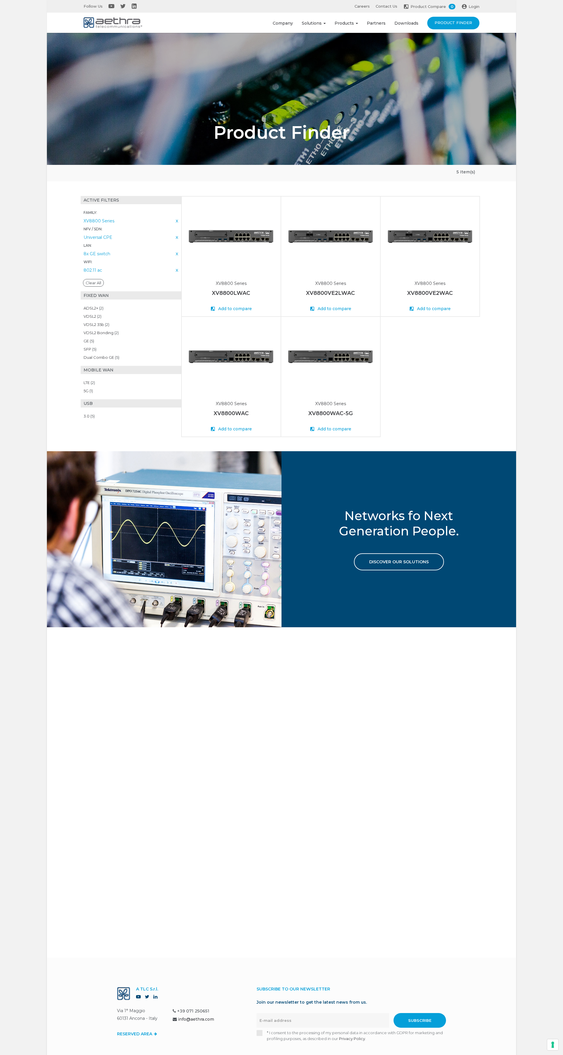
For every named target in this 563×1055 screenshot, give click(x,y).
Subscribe (419, 1020)
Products (345, 23)
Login (474, 6)
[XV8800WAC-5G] (330, 357)
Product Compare (432, 6)
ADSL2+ (94, 308)
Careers (362, 6)
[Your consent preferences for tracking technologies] (552, 1044)
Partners (376, 23)
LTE (89, 382)
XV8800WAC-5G (330, 413)
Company (283, 23)
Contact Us (386, 6)
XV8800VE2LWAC (330, 293)
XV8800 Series (231, 283)
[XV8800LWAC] (231, 237)
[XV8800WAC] (231, 357)
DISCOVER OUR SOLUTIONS (399, 561)
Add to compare (234, 308)
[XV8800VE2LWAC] (330, 237)
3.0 (89, 416)
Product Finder (453, 22)
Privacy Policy (352, 1038)
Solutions (312, 23)
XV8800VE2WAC (430, 293)
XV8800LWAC (231, 293)
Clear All (93, 282)
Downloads (406, 23)
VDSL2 (92, 316)
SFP (90, 349)
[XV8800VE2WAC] (430, 237)
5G (88, 390)
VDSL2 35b (96, 324)
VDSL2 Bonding (101, 332)
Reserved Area (135, 1034)
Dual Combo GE (101, 357)
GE (89, 341)
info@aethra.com (196, 1019)
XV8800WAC (231, 413)
